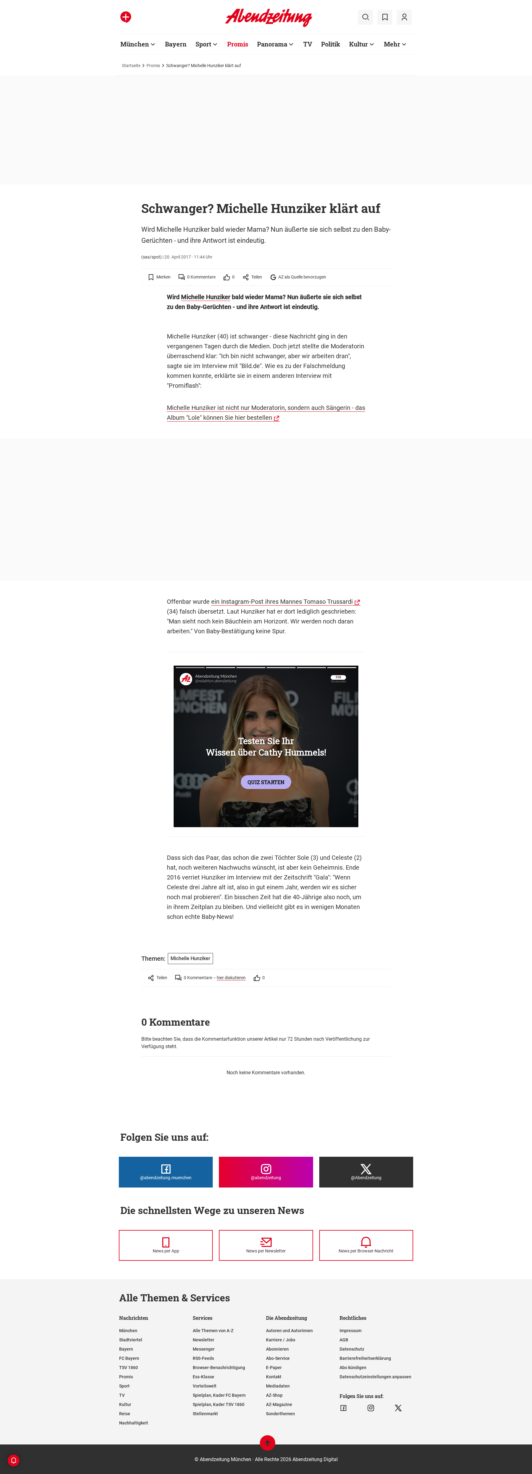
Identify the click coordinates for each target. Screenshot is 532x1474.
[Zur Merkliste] (384, 17)
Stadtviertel (130, 1339)
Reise (124, 1413)
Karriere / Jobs (280, 1339)
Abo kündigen (353, 1367)
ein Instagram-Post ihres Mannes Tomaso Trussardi (282, 601)
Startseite (131, 65)
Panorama (272, 44)
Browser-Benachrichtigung (219, 1367)
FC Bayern (129, 1358)
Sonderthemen (280, 1413)
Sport (203, 44)
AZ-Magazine (279, 1404)
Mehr (392, 44)
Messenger (204, 1349)
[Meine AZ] (404, 17)
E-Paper (274, 1367)
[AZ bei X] (398, 1408)
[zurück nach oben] (267, 1446)
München (134, 44)
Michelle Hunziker (205, 297)
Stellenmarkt (205, 1413)
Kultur (358, 44)
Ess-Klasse (203, 1376)
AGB (344, 1339)
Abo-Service (278, 1358)
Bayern (176, 44)
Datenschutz (352, 1349)
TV (307, 44)
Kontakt (273, 1376)
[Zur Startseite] (268, 25)
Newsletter (203, 1339)
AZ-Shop (274, 1395)
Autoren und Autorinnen (289, 1330)
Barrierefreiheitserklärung (365, 1358)
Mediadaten (278, 1386)
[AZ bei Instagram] (371, 1408)
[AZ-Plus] (125, 17)
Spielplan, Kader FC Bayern (219, 1395)
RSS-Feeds (203, 1358)
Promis (237, 44)
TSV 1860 (128, 1367)
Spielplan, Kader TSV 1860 (218, 1404)
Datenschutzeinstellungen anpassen (375, 1376)
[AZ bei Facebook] (343, 1408)
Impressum (350, 1330)
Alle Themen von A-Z (213, 1330)
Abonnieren (277, 1349)
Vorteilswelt (204, 1386)
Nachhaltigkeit (133, 1422)
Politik (330, 44)
